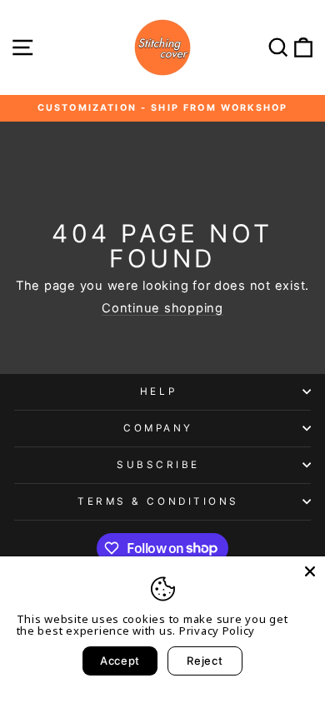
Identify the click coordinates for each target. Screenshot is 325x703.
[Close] (310, 571)
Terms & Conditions (158, 501)
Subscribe (158, 465)
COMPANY (158, 428)
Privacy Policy (217, 630)
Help (158, 391)
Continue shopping (162, 309)
